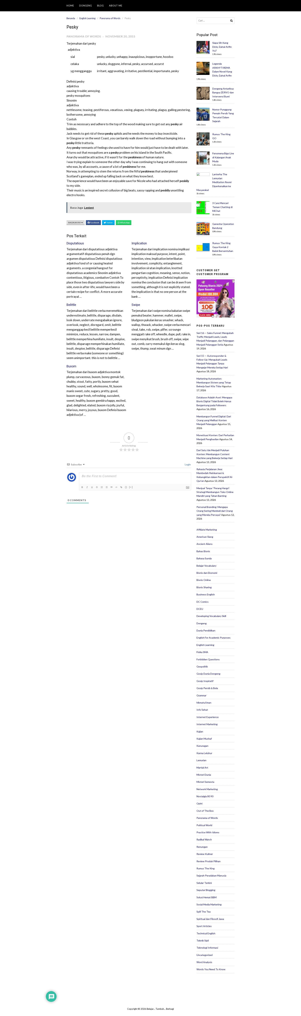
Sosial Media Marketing (209, 904)
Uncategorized (204, 954)
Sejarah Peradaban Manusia (211, 875)
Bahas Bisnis (203, 551)
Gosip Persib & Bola (207, 688)
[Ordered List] (102, 487)
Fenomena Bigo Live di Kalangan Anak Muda (223, 157)
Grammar (201, 695)
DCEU (199, 608)
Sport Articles (204, 926)
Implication (139, 243)
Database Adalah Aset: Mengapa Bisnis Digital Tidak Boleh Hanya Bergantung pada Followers (214, 401)
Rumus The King (205, 868)
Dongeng (85, 5)
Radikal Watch (204, 839)
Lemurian (201, 760)
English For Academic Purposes (213, 637)
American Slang (204, 536)
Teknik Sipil (202, 940)
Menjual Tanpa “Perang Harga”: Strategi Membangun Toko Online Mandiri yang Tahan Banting (214, 492)
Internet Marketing (207, 724)
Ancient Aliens (204, 543)
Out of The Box (205, 810)
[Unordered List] (107, 487)
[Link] (121, 487)
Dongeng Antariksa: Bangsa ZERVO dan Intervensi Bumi (223, 92)
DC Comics (202, 601)
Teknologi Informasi (207, 947)
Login (187, 464)
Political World (204, 825)
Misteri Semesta (205, 781)
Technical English (205, 933)
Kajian (199, 731)
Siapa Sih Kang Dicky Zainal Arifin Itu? (222, 46)
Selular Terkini (204, 882)
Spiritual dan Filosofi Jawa (210, 918)
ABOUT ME (115, 5)
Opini (199, 803)
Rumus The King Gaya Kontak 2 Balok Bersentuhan (222, 247)
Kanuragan (202, 745)
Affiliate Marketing (206, 529)
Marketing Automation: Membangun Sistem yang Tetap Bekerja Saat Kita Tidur (213, 382)
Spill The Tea (203, 911)
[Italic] (87, 487)
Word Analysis (204, 962)
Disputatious (75, 243)
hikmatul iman (203, 702)
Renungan (202, 846)
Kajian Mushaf (204, 738)
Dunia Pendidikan (205, 630)
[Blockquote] (111, 487)
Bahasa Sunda (204, 558)
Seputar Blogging (205, 889)
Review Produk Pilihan (208, 861)
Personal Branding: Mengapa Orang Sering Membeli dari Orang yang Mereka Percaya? (214, 510)
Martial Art (202, 767)
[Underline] (92, 487)
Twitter (109, 222)
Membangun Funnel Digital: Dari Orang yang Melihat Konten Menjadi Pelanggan (213, 420)
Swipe (136, 305)
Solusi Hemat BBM (206, 897)
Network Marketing (207, 789)
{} (126, 487)
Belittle (71, 305)
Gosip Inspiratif (204, 680)
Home (70, 5)
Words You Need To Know (210, 969)
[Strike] (97, 487)
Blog (100, 5)
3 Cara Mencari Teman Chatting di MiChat (222, 207)
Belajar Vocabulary (206, 565)
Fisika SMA (202, 652)
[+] (131, 487)
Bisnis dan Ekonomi (206, 572)
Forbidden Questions (208, 659)
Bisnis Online (203, 579)
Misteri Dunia (203, 774)
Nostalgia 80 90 (204, 796)
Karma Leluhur (204, 753)
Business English (205, 594)
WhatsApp (125, 222)
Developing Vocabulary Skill (211, 616)
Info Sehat (202, 709)
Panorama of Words (110, 18)
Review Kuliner (204, 853)
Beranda (71, 18)
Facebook (94, 222)
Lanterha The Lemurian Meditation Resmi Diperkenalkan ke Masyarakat (213, 182)
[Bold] (82, 487)
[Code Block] (116, 487)
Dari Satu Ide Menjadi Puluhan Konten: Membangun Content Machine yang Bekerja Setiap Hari (214, 454)
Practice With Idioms (207, 832)
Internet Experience (207, 717)
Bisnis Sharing (204, 587)
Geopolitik (202, 666)
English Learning (87, 18)
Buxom (71, 366)
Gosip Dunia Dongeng (208, 673)
